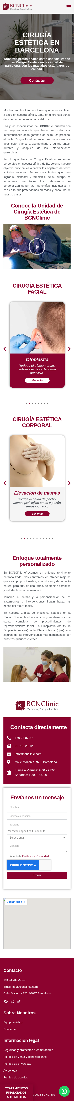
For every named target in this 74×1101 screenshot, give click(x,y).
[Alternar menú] (68, 6)
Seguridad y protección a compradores (28, 1050)
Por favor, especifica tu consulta (26, 831)
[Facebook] (5, 1001)
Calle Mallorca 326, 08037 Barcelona (27, 993)
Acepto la (29, 856)
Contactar (9, 1029)
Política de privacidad (17, 1063)
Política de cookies (15, 1077)
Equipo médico (12, 1022)
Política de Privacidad (35, 856)
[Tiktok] (19, 1001)
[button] (37, 246)
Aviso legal (10, 1070)
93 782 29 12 (17, 979)
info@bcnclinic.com (25, 986)
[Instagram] (12, 1001)
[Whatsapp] (64, 1091)
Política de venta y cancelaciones (25, 1056)
